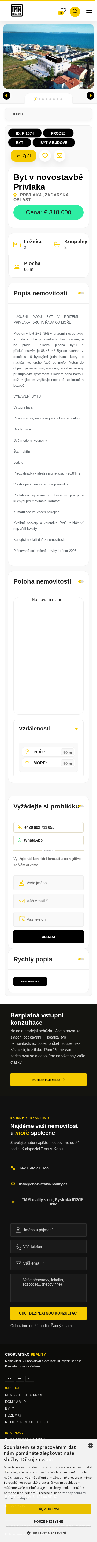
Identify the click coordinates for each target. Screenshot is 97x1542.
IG (19, 1378)
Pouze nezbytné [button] (48, 1521)
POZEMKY (13, 1415)
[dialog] (48, 1490)
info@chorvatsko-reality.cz (43, 1184)
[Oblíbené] (45, 156)
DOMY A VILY (15, 1402)
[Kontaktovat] (59, 156)
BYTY (9, 1409)
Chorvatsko (25, 1355)
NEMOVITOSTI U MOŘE (24, 1395)
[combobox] (90, 1445)
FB (9, 1378)
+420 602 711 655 (34, 1168)
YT (30, 1378)
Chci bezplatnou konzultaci (48, 1313)
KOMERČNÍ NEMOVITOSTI (26, 1422)
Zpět (26, 156)
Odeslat (48, 936)
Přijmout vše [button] (48, 1509)
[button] (6, 96)
